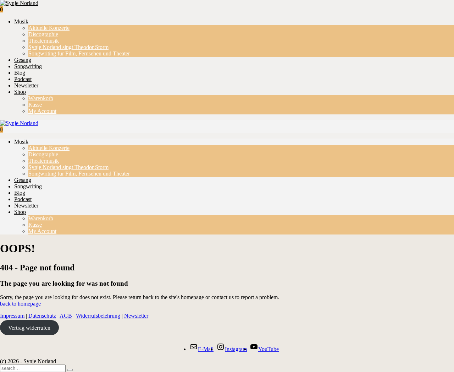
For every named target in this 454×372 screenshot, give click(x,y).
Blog (19, 73)
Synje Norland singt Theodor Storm (68, 47)
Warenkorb (40, 98)
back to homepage (20, 304)
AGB (66, 316)
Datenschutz (42, 316)
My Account (42, 111)
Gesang (22, 60)
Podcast (23, 79)
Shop (20, 92)
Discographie (43, 34)
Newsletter (26, 85)
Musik (21, 21)
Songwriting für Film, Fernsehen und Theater (79, 53)
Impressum (12, 316)
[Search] (70, 370)
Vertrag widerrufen (29, 328)
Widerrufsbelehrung (98, 316)
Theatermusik (43, 41)
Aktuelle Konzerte (49, 28)
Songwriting (28, 66)
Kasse (35, 105)
